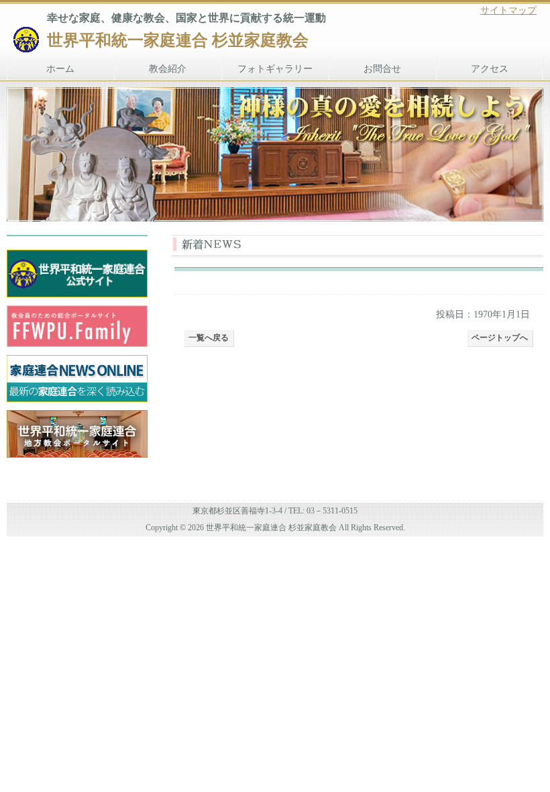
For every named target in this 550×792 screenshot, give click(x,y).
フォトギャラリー (275, 69)
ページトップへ (500, 337)
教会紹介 (167, 69)
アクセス (489, 69)
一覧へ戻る (208, 337)
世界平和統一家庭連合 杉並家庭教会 (178, 40)
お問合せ (382, 69)
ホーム (60, 69)
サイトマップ (508, 10)
